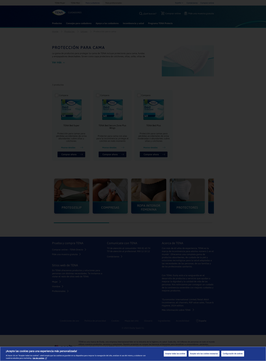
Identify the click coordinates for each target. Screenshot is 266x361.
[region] (133, 354)
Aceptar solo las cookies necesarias (204, 354)
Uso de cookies (38, 358)
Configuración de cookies (233, 354)
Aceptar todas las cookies (175, 354)
